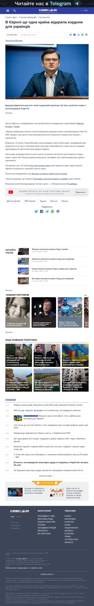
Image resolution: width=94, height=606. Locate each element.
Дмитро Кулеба (13, 201)
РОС (86, 10)
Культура (69, 522)
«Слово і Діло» (21, 559)
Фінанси (69, 542)
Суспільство (44, 17)
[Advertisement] (47, 117)
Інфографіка (47, 483)
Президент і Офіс (46, 516)
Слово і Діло (11, 17)
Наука (68, 525)
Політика (69, 534)
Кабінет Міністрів (46, 522)
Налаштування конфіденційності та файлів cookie (23, 568)
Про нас (14, 522)
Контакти (15, 525)
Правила (14, 528)
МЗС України (30, 201)
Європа (65, 201)
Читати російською (13, 41)
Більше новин (45, 476)
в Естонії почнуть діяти (40, 166)
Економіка (70, 519)
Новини (10, 400)
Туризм (43, 201)
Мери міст (43, 531)
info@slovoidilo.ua (47, 574)
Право (68, 536)
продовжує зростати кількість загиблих (50, 179)
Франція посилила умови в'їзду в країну (49, 174)
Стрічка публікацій (27, 17)
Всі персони (44, 534)
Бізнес (68, 516)
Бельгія (9, 105)
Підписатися (80, 192)
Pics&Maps (72, 184)
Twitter (17, 127)
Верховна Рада (45, 519)
